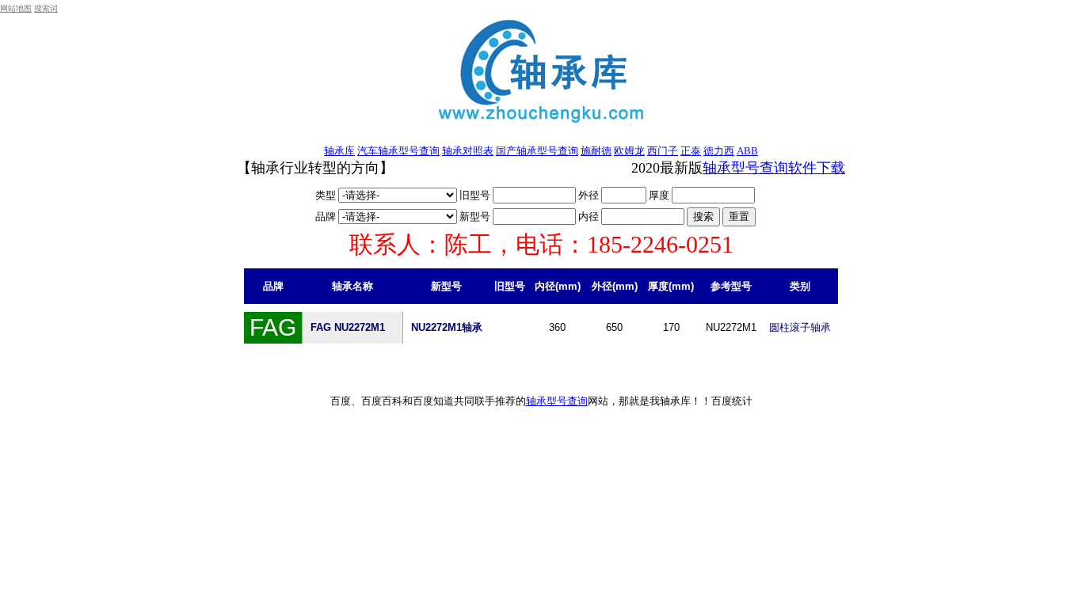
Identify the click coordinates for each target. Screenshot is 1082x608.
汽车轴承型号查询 (398, 151)
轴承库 (339, 151)
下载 (831, 168)
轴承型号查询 (557, 401)
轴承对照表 (467, 151)
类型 (326, 195)
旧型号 (476, 195)
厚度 (660, 195)
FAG (273, 327)
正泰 (690, 151)
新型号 (476, 216)
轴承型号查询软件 (760, 168)
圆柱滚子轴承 (800, 327)
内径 (589, 216)
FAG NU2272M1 (348, 327)
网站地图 (16, 8)
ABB (747, 151)
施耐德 (596, 151)
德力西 (718, 151)
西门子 (662, 151)
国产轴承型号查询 (537, 151)
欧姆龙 (629, 151)
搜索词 (46, 8)
